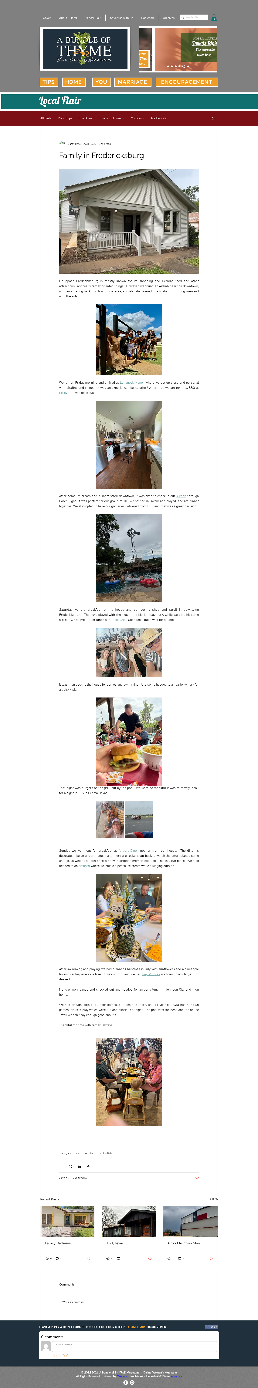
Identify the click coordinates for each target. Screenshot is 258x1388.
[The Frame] (179, 66)
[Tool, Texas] (129, 1221)
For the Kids (158, 118)
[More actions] (196, 144)
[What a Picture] (183, 66)
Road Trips (65, 118)
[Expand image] (110, 819)
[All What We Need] (187, 66)
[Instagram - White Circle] (132, 1382)
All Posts (45, 118)
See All (214, 1199)
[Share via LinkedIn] (79, 1166)
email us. (177, 1376)
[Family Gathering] (67, 1221)
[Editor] (176, 66)
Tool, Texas (115, 1243)
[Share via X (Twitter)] (70, 1166)
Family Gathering (58, 1243)
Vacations (137, 118)
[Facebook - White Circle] (125, 1382)
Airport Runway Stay (184, 1243)
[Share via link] (88, 1166)
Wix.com (122, 1376)
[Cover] (168, 66)
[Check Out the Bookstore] (172, 66)
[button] (214, 17)
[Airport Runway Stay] (190, 1221)
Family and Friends (112, 118)
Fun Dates (86, 118)
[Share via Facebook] (61, 1166)
